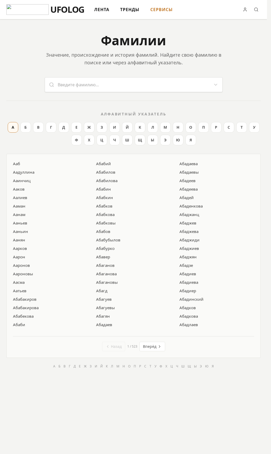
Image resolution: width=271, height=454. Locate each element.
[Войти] (245, 9)
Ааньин (20, 231)
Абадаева (188, 163)
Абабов (103, 231)
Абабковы (106, 223)
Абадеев (187, 180)
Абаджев (187, 223)
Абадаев (104, 324)
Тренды (129, 9)
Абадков (187, 307)
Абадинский (191, 299)
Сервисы (161, 9)
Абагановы (107, 282)
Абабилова (107, 180)
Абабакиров (25, 299)
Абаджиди (189, 239)
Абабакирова (26, 307)
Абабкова (105, 214)
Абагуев (104, 299)
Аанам (19, 214)
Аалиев (20, 197)
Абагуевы (105, 307)
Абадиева (188, 282)
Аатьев (19, 290)
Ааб (16, 163)
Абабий (103, 163)
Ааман (19, 206)
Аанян (19, 239)
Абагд (101, 290)
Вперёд (149, 346)
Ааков (19, 189)
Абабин (103, 189)
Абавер (103, 256)
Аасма (19, 282)
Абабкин (104, 197)
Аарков (20, 248)
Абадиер (187, 290)
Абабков (104, 206)
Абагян (103, 316)
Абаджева (188, 231)
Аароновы (23, 273)
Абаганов (105, 265)
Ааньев (20, 223)
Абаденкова (191, 206)
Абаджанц (189, 214)
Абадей (186, 197)
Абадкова (188, 316)
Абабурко (105, 248)
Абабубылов (108, 239)
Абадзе (186, 265)
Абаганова (106, 273)
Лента (101, 9)
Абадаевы (189, 172)
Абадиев (187, 273)
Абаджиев (189, 248)
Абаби (19, 324)
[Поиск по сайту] (256, 9)
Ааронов (21, 265)
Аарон (19, 256)
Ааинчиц (21, 180)
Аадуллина (23, 172)
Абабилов (105, 172)
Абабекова (23, 316)
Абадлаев (188, 324)
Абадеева (188, 189)
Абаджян (188, 256)
